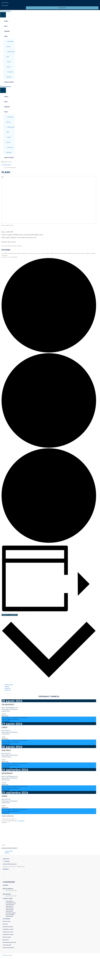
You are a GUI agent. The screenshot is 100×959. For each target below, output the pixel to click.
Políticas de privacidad (8, 926)
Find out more (5, 715)
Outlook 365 (8, 688)
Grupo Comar (5, 2)
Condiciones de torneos (8, 931)
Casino (6, 21)
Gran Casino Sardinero (11, 912)
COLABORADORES (9, 882)
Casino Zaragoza (9, 909)
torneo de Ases (9, 851)
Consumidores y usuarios (8, 929)
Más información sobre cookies (9, 942)
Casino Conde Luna (10, 904)
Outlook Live (8, 690)
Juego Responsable (7, 944)
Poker (6, 36)
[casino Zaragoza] (5, 11)
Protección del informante (8, 947)
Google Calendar (9, 684)
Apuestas (7, 31)
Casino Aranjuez (9, 911)
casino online (62, 7)
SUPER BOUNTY (7, 773)
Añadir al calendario (9, 615)
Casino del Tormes (10, 907)
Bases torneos (6, 939)
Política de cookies (7, 937)
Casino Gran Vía (9, 906)
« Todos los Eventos (6, 164)
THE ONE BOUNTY (8, 704)
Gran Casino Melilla (10, 914)
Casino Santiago (9, 916)
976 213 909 (5, 5)
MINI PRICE (6, 750)
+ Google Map (5, 721)
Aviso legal (5, 923)
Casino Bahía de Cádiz (11, 902)
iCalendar (7, 686)
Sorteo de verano (6, 921)
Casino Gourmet (9, 82)
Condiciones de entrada (8, 934)
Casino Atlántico (9, 901)
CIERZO (4, 727)
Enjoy (5, 26)
